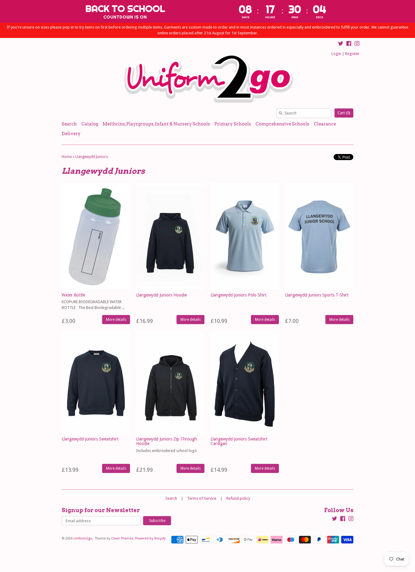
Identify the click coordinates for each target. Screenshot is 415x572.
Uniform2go (83, 538)
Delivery (71, 133)
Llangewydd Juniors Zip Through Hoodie (166, 441)
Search (69, 124)
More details (116, 319)
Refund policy (238, 498)
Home (67, 157)
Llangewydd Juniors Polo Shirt (238, 295)
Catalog (89, 124)
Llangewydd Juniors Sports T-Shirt (316, 295)
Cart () (344, 113)
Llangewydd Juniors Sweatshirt (90, 439)
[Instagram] (357, 44)
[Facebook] (348, 44)
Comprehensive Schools (282, 124)
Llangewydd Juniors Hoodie (161, 295)
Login (336, 53)
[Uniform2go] (207, 78)
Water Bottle (73, 295)
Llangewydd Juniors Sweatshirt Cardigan (239, 441)
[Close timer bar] (408, 11)
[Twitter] (340, 44)
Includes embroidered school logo (166, 450)
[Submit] (280, 113)
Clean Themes (122, 538)
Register (352, 53)
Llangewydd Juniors (91, 157)
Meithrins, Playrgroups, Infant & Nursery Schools (156, 124)
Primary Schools (232, 124)
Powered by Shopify (150, 538)
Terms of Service (201, 498)
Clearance (325, 124)
